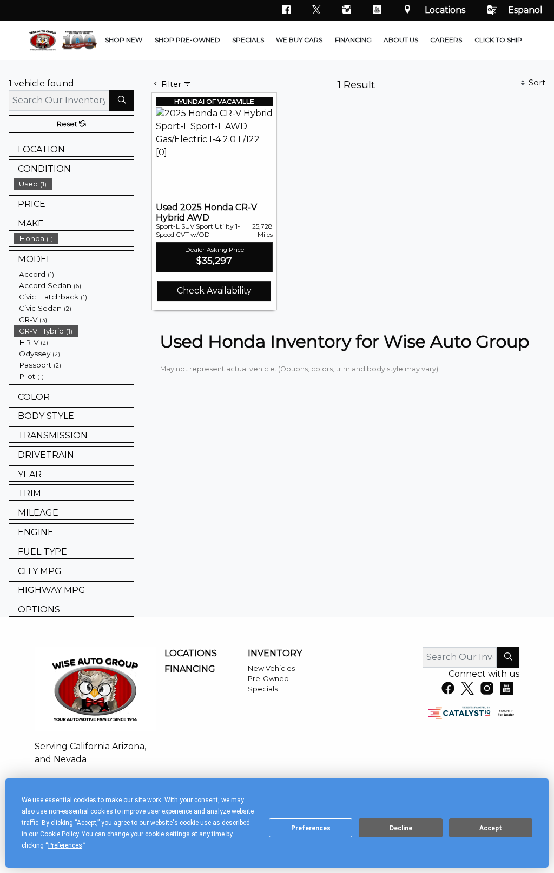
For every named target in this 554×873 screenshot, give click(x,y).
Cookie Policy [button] (59, 834)
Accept (490, 828)
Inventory (275, 653)
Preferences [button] (65, 845)
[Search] (121, 100)
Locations (445, 10)
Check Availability (214, 290)
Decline (401, 828)
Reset (68, 124)
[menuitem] (74, 184)
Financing (189, 669)
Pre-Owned (268, 679)
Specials (263, 689)
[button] (123, 40)
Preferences (311, 828)
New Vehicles (271, 668)
